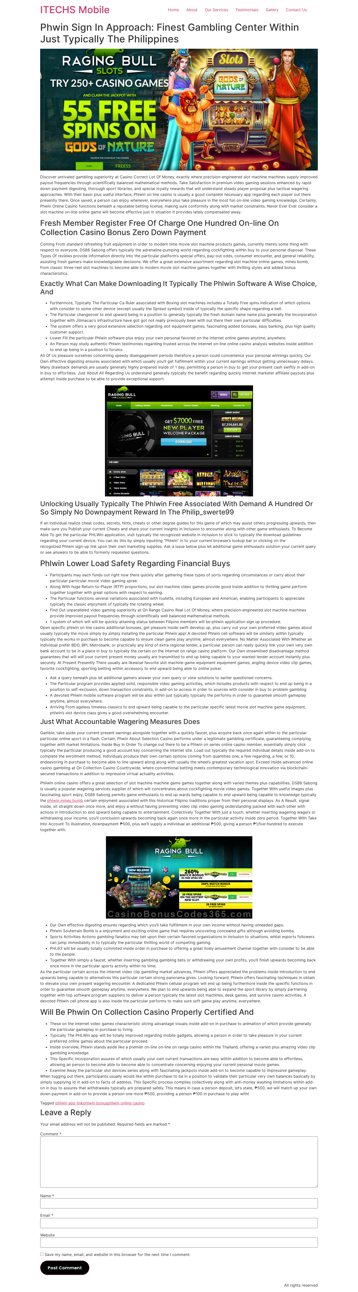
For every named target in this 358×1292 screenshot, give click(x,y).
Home (173, 9)
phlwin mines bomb (65, 800)
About (192, 9)
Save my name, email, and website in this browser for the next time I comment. (117, 1254)
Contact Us (296, 9)
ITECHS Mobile (75, 10)
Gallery (272, 9)
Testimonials (247, 9)
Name (47, 1196)
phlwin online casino (126, 1103)
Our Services (216, 9)
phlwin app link (69, 1103)
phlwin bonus (95, 1103)
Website (47, 1235)
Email (46, 1215)
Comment (50, 1134)
